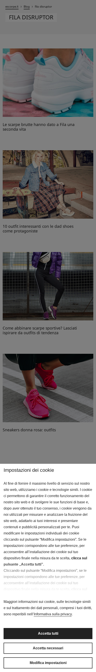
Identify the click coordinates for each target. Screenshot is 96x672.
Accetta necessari (48, 648)
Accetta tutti (48, 633)
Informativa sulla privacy (53, 614)
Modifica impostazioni (48, 663)
